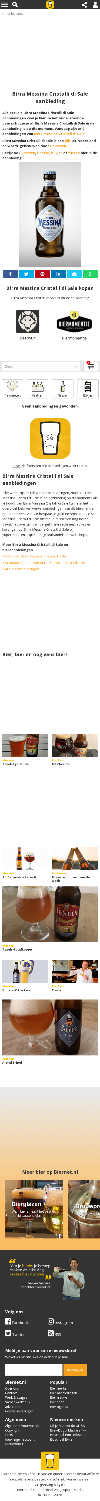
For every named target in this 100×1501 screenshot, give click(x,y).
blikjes (56, 152)
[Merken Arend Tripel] (50, 1027)
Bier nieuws (58, 1397)
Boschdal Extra (61, 1439)
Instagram (63, 1322)
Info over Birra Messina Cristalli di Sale (35, 556)
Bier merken (59, 1388)
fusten (74, 152)
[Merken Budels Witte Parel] (25, 971)
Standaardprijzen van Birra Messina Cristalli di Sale (44, 562)
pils (68, 140)
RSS (57, 1334)
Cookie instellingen (19, 1411)
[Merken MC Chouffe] (75, 745)
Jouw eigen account (20, 1439)
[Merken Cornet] (75, 971)
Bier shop (57, 1402)
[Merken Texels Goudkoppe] (50, 914)
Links (9, 1434)
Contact (11, 1393)
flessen (43, 152)
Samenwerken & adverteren (17, 1404)
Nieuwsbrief (14, 1444)
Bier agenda (59, 1406)
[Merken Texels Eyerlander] (25, 745)
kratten (28, 152)
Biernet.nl (24, 1489)
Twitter (18, 1334)
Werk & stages (16, 1397)
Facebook (20, 1322)
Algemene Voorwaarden (23, 1425)
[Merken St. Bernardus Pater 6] (25, 858)
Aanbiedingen (15, 13)
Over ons (12, 1388)
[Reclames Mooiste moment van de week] (75, 858)
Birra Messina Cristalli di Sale (59, 133)
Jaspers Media (71, 1489)
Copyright (12, 1430)
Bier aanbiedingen (63, 1393)
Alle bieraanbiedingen (21, 569)
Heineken (58, 145)
